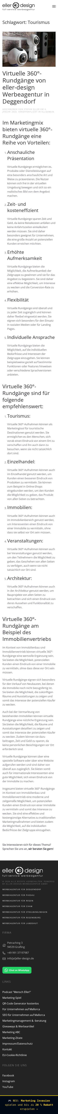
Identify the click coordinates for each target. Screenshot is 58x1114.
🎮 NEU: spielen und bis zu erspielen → (29, 1104)
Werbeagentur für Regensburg (21, 917)
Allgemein (48, 112)
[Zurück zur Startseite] (18, 6)
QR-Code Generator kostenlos (20, 1003)
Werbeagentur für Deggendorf (21, 889)
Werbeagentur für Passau (18, 895)
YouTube (7, 1087)
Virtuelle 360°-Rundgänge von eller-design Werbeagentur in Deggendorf (25, 87)
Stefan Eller (32, 109)
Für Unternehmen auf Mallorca (21, 1009)
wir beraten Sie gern (40, 849)
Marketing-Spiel (11, 997)
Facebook (8, 1075)
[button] (54, 6)
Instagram (8, 1081)
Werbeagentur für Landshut (20, 923)
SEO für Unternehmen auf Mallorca (23, 1015)
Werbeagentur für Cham (17, 906)
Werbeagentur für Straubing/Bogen (24, 912)
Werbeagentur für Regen (17, 900)
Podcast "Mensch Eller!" (16, 992)
